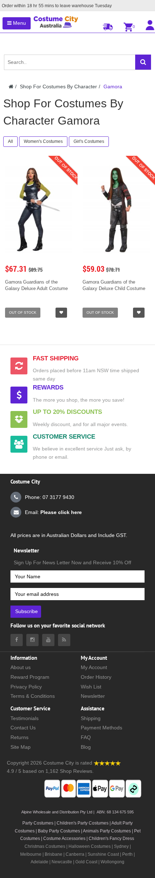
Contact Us (23, 727)
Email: (53, 512)
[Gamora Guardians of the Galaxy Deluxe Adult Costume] (38, 209)
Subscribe (26, 611)
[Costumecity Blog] (64, 640)
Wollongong (112, 861)
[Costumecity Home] (11, 86)
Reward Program (29, 677)
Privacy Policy (26, 687)
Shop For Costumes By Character (58, 86)
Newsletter (93, 696)
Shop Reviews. (77, 771)
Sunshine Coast (103, 854)
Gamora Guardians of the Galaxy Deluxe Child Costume (114, 285)
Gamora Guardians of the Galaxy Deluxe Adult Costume (36, 285)
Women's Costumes (43, 141)
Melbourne (30, 854)
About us (20, 667)
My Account (94, 667)
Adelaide (39, 861)
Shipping (91, 718)
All (10, 141)
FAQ (86, 737)
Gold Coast (86, 861)
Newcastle (62, 861)
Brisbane (53, 854)
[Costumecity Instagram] (32, 640)
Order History (96, 677)
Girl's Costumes (89, 141)
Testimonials (24, 718)
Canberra (75, 854)
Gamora (112, 86)
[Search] (143, 62)
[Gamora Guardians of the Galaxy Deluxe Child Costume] (116, 209)
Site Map (20, 747)
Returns (19, 737)
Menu (19, 23)
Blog (86, 747)
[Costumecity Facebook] (16, 640)
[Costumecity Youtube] (48, 640)
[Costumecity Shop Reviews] (107, 763)
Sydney (121, 846)
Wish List (91, 687)
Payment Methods (101, 727)
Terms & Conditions (32, 696)
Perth (127, 854)
